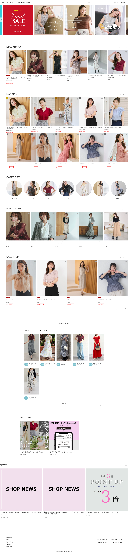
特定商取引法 (9, 541)
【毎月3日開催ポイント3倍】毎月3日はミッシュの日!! (102, 512)
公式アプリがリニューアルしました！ (62, 452)
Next (125, 87)
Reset (45, 330)
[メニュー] (3, 2)
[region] (64, 20)
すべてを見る (121, 47)
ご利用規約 (8, 544)
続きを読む (3, 517)
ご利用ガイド (9, 539)
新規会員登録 (9, 537)
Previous (116, 87)
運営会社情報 (9, 546)
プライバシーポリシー (10, 542)
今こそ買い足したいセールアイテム (31, 452)
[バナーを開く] (18, 20)
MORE (64, 403)
